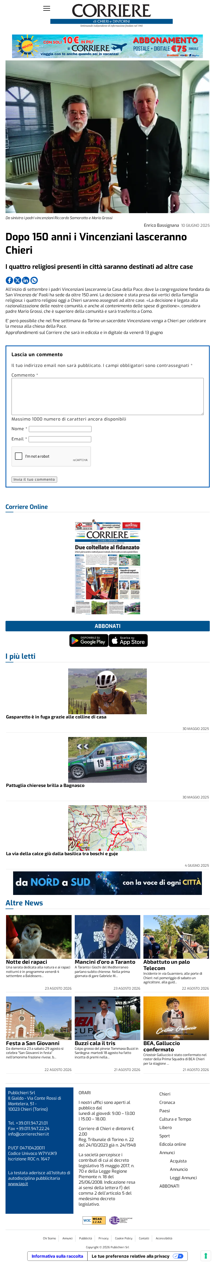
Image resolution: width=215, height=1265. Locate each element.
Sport (164, 1136)
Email (19, 439)
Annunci (167, 1152)
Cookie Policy (123, 1238)
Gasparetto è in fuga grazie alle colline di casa (56, 716)
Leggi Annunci (183, 1178)
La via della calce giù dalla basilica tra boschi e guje (62, 853)
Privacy (104, 1238)
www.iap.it (18, 1184)
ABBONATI (169, 1186)
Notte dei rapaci (26, 961)
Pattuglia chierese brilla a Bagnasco (45, 785)
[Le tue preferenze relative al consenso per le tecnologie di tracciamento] (206, 1256)
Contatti (144, 1238)
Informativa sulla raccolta (57, 1256)
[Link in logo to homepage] (111, 15)
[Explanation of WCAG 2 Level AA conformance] (95, 1223)
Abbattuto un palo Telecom (166, 964)
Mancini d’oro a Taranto (105, 961)
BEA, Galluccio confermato (161, 1046)
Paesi (164, 1111)
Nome (20, 429)
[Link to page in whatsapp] (34, 280)
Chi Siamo (49, 1238)
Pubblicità (85, 1238)
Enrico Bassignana (161, 225)
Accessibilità (164, 1238)
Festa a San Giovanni (33, 1043)
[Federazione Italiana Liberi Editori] (120, 1223)
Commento (25, 375)
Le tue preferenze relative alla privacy (130, 1256)
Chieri (164, 1094)
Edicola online (172, 1144)
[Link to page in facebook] (9, 280)
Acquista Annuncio (179, 1165)
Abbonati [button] (108, 626)
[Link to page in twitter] (17, 280)
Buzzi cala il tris (95, 1043)
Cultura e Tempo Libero (175, 1123)
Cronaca (167, 1102)
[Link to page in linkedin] (25, 280)
